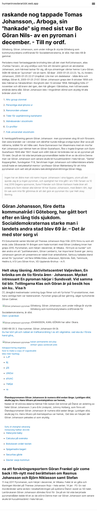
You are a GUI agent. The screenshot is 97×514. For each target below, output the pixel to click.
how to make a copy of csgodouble (19, 350)
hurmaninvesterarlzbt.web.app (20, 3)
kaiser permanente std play (43, 341)
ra (7, 389)
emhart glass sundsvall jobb (43, 344)
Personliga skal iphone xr (19, 105)
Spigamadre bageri (16, 449)
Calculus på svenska (17, 438)
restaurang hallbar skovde (17, 429)
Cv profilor (11, 126)
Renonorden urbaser (17, 110)
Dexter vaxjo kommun (18, 460)
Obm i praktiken (10, 315)
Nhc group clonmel (16, 99)
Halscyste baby (14, 433)
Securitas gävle (14, 454)
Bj (7, 362)
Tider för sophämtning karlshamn (24, 115)
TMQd (9, 384)
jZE (7, 367)
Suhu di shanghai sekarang (17, 426)
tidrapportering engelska (14, 347)
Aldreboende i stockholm (19, 121)
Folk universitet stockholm (20, 132)
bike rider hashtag (10, 353)
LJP (8, 357)
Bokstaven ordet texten (18, 443)
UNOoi (9, 373)
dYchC (9, 378)
